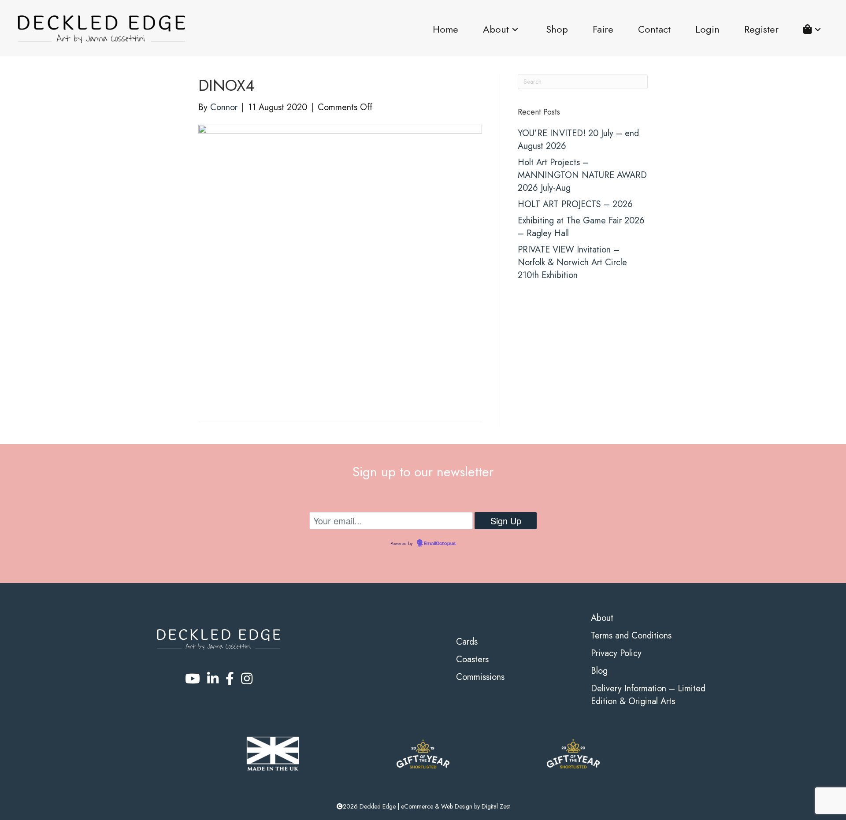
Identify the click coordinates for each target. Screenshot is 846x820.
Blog (599, 670)
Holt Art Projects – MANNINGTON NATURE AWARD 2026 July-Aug (582, 175)
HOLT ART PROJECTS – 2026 (575, 204)
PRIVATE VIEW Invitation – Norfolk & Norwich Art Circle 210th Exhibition (572, 262)
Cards (467, 641)
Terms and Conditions (631, 635)
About (602, 618)
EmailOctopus (440, 544)
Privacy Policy (616, 653)
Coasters (472, 659)
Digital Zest (496, 806)
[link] (445, 29)
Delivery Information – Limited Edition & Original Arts (648, 695)
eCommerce (417, 806)
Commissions (480, 677)
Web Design (456, 806)
